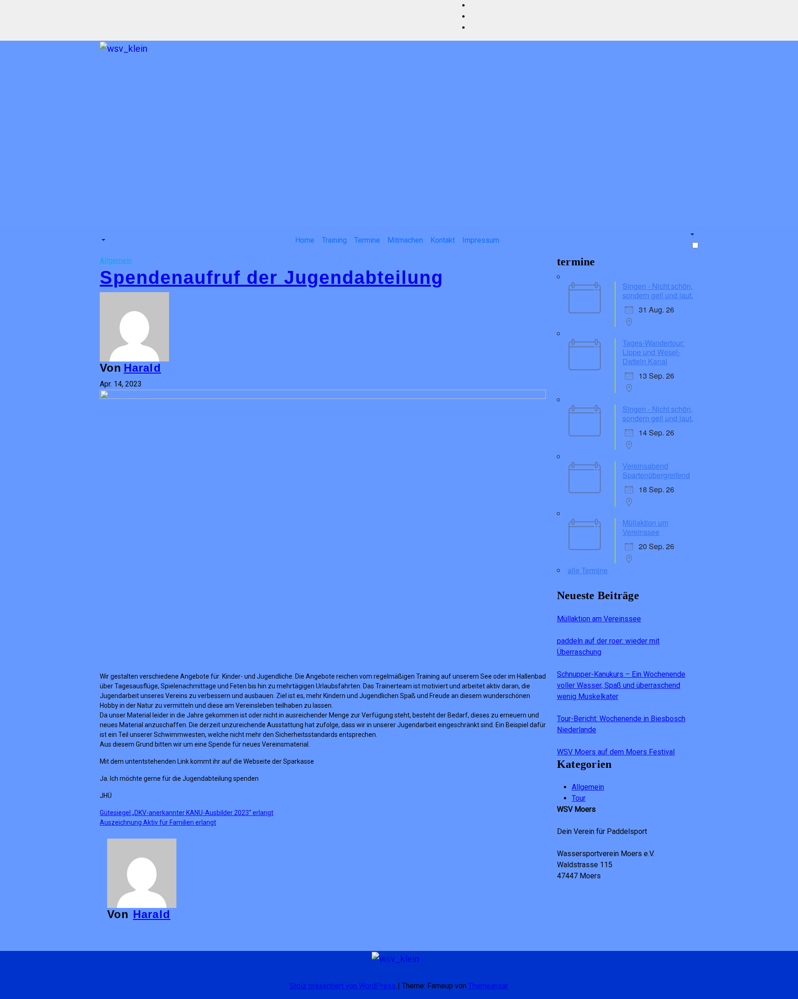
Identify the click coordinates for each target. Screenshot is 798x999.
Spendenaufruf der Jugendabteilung (271, 277)
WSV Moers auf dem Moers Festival (616, 752)
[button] (102, 240)
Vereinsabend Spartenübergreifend (656, 470)
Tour (579, 798)
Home (304, 240)
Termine (367, 240)
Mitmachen (405, 240)
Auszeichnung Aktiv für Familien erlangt (158, 822)
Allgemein (116, 260)
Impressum (480, 240)
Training (334, 240)
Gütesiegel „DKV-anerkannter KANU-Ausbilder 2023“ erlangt (186, 812)
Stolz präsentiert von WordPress (344, 985)
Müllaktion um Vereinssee (645, 527)
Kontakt (442, 240)
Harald (142, 368)
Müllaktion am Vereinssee (599, 618)
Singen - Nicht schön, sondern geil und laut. (658, 290)
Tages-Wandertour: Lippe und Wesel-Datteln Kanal (653, 352)
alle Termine (588, 570)
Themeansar (488, 985)
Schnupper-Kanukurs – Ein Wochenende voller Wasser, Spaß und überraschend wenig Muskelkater (621, 685)
